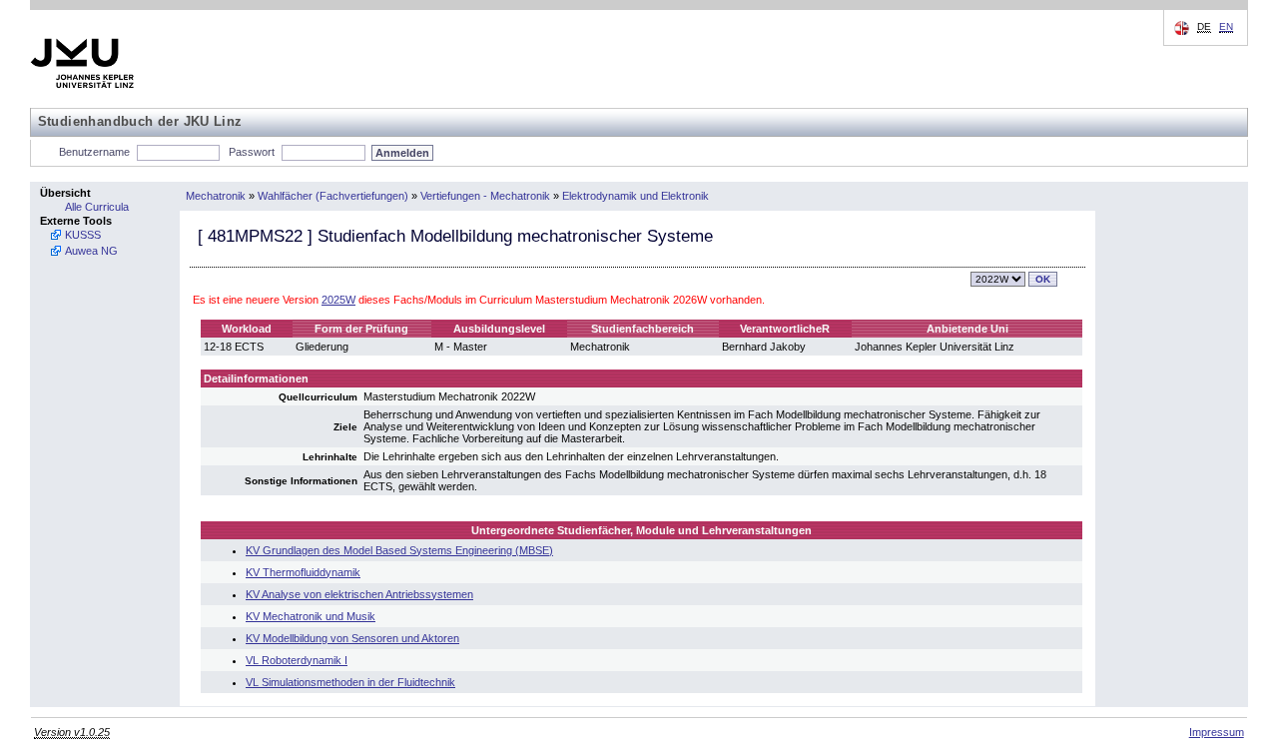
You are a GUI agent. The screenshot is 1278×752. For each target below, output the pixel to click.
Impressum (1216, 732)
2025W (338, 300)
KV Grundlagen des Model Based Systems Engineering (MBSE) (399, 550)
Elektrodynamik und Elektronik (635, 196)
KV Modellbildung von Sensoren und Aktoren (352, 638)
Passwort (252, 152)
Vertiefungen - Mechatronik (485, 196)
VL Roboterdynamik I (296, 660)
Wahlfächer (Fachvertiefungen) (333, 196)
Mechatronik (216, 196)
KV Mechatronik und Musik (310, 616)
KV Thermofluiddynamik (303, 572)
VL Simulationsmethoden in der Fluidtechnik (350, 682)
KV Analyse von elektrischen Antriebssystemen (359, 594)
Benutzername (94, 152)
